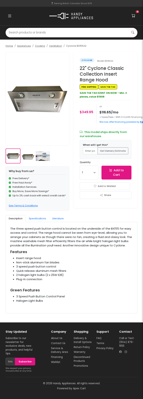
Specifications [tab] (37, 218)
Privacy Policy (105, 348)
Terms (100, 343)
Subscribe (25, 361)
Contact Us (58, 343)
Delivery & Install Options (83, 340)
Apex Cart (79, 388)
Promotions (81, 366)
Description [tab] (16, 218)
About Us (56, 338)
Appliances (24, 45)
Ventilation (55, 45)
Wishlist (55, 362)
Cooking (40, 45)
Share (107, 195)
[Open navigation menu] (10, 16)
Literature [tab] (58, 218)
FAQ (98, 338)
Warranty (79, 352)
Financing (57, 357)
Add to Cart (118, 172)
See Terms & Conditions (23, 205)
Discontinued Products (82, 359)
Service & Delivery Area (59, 350)
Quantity (85, 162)
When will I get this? (95, 144)
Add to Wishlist (107, 186)
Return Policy (82, 347)
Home (9, 45)
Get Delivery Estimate (113, 150)
